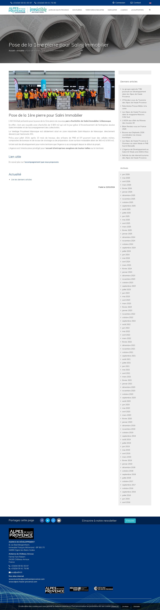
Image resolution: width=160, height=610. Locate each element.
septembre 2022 (129, 321)
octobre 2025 (127, 202)
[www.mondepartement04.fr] (55, 590)
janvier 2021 (127, 384)
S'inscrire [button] (130, 520)
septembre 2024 (129, 248)
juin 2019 (126, 446)
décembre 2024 (128, 237)
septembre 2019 (129, 436)
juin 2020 (126, 404)
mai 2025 (126, 220)
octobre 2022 (127, 317)
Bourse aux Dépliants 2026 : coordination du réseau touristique (133, 135)
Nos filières (77, 10)
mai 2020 (126, 408)
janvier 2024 (127, 272)
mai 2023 (126, 296)
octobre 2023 (127, 282)
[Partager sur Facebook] (42, 520)
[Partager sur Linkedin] (53, 520)
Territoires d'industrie (95, 10)
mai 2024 (126, 258)
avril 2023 (126, 300)
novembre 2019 (128, 429)
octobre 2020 (127, 394)
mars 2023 (126, 303)
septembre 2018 (129, 474)
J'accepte (136, 606)
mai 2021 (126, 370)
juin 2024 (126, 254)
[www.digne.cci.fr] (104, 588)
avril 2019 (126, 453)
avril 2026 (126, 181)
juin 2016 (126, 499)
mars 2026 (126, 185)
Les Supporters (137, 10)
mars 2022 (126, 338)
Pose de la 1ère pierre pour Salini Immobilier (45, 115)
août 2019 (126, 439)
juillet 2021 (126, 363)
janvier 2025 (127, 234)
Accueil (12, 50)
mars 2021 (126, 377)
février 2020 (127, 418)
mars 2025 (126, 227)
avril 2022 (126, 335)
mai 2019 (126, 450)
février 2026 (127, 188)
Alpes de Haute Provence (59, 10)
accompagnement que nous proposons (42, 162)
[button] (119, 2)
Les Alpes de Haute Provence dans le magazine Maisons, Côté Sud (134, 114)
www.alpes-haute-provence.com (23, 581)
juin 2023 (126, 293)
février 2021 (127, 380)
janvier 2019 (127, 464)
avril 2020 (126, 411)
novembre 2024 (128, 241)
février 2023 (127, 307)
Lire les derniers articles (21, 179)
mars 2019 (126, 457)
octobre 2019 (127, 432)
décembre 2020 (128, 387)
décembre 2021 (128, 345)
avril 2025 (126, 223)
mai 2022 (126, 331)
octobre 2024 (127, 244)
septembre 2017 (129, 485)
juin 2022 (126, 328)
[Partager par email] (59, 520)
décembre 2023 (128, 275)
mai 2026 (126, 178)
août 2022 (126, 324)
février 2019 (127, 460)
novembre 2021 (128, 349)
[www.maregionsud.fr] (80, 589)
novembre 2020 (128, 391)
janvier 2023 (127, 310)
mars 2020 (126, 415)
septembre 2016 (129, 492)
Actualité (20, 50)
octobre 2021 (127, 352)
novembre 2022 (128, 314)
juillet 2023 (126, 289)
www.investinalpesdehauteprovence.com (26, 579)
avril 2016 (126, 502)
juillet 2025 (126, 213)
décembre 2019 (128, 425)
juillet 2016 (126, 495)
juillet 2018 (126, 478)
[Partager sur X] (48, 520)
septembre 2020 (129, 397)
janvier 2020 (127, 422)
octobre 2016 (127, 488)
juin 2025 (126, 216)
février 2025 (127, 230)
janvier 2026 (127, 192)
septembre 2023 (129, 286)
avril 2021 (126, 373)
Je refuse (125, 606)
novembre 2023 (128, 279)
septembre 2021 (129, 356)
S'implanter (112, 10)
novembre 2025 (128, 199)
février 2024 (127, 268)
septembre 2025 (129, 206)
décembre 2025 (128, 195)
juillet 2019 (126, 443)
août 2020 (126, 401)
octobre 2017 (127, 481)
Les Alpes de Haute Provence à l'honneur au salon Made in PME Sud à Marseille (135, 143)
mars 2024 (126, 265)
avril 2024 (126, 261)
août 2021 (126, 359)
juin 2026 (126, 174)
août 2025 (126, 209)
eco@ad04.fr (16, 572)
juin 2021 (126, 366)
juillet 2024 (126, 251)
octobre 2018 (127, 471)
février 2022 (127, 342)
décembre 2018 (128, 467)
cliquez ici (115, 606)
